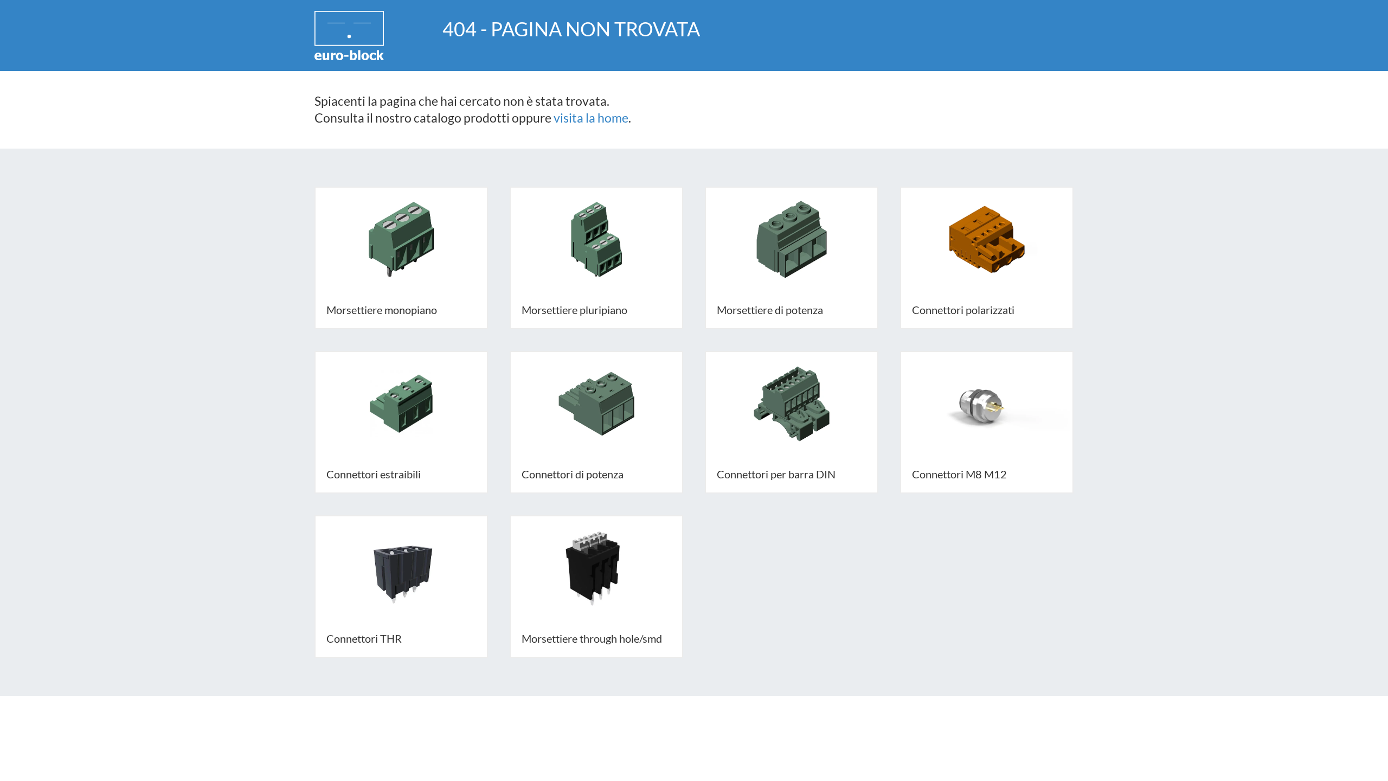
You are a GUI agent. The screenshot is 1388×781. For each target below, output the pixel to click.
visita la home (591, 118)
